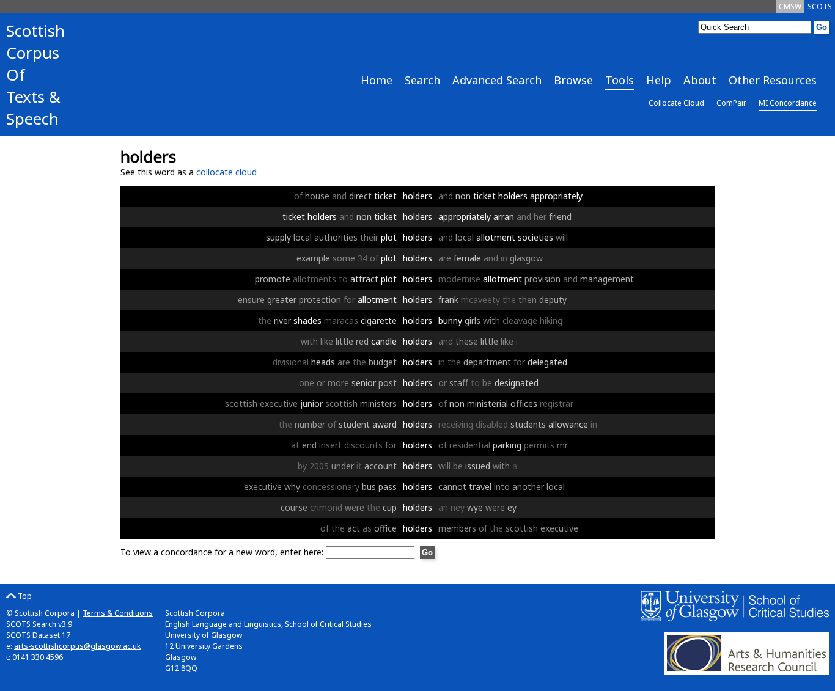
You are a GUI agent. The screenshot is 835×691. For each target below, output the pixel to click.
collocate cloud (226, 172)
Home (376, 80)
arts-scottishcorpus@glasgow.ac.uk (77, 646)
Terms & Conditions (118, 613)
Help (658, 80)
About (699, 80)
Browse (573, 80)
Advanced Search (497, 80)
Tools (619, 80)
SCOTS (819, 6)
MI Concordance (788, 103)
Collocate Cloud (676, 103)
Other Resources (773, 80)
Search (422, 80)
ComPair (731, 103)
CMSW (790, 6)
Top (24, 596)
